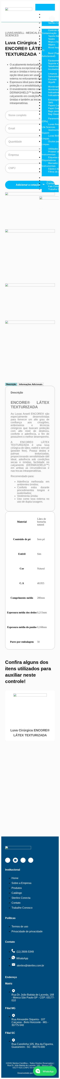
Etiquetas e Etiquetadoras (51, 158)
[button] (52, 19)
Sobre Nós (47, 18)
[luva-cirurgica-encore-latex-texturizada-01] (30, 194)
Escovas (52, 79)
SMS (50, 102)
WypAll (51, 82)
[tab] (11, 384)
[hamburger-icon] (50, 8)
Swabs (51, 39)
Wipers (51, 44)
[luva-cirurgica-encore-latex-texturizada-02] (30, 231)
